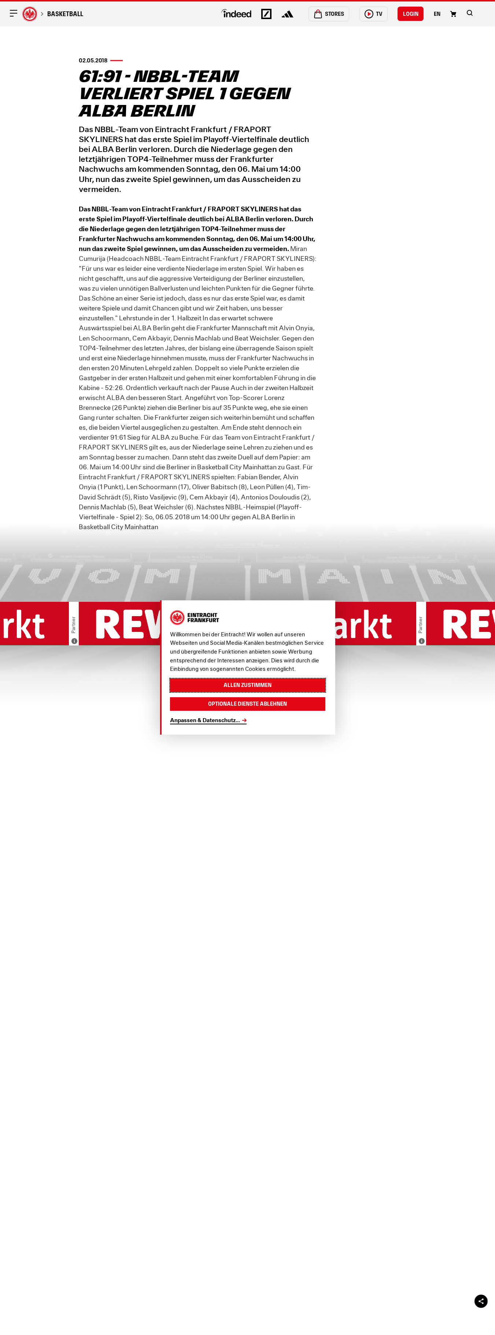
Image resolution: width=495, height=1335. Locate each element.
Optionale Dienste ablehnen (247, 704)
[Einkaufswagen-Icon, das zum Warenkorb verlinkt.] (453, 14)
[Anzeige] (74, 641)
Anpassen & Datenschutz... (205, 720)
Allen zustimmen (247, 685)
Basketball (65, 14)
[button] (470, 13)
